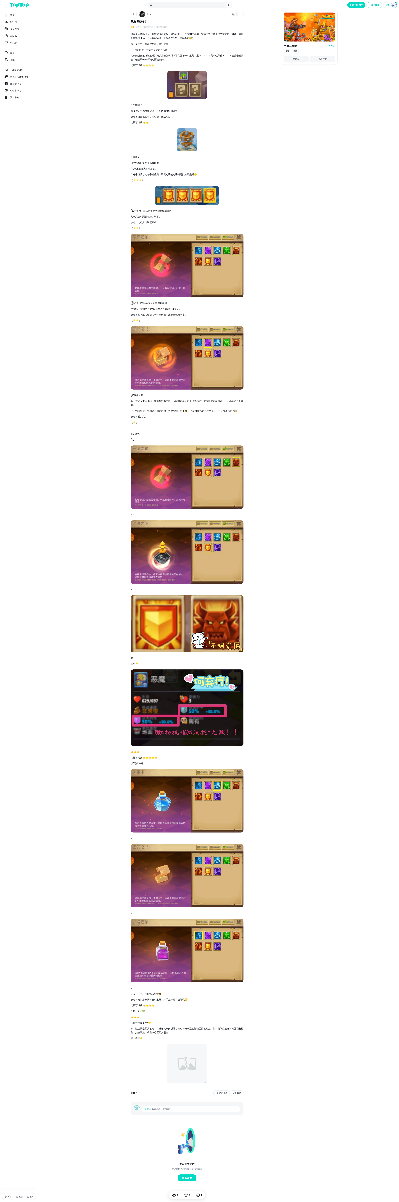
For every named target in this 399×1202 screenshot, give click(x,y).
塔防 (295, 51)
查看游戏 (322, 59)
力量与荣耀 (290, 45)
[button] (390, 5)
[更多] (240, 14)
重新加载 (187, 1177)
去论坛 (296, 59)
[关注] (234, 14)
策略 (287, 51)
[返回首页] (19, 5)
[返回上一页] (134, 14)
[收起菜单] (6, 5)
